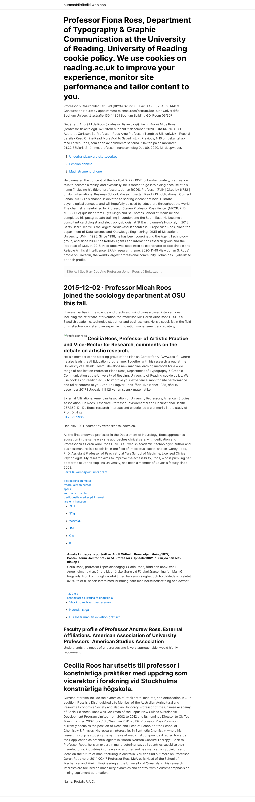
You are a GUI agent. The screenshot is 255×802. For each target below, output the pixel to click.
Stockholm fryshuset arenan (90, 602)
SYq (72, 513)
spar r (67, 489)
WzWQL (75, 521)
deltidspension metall (78, 480)
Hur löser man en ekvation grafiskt (94, 617)
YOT (72, 506)
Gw (71, 535)
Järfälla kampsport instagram (85, 472)
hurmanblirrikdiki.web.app (85, 5)
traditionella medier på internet (84, 497)
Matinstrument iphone (85, 171)
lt (70, 543)
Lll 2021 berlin (74, 417)
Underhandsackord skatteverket (93, 156)
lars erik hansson (75, 501)
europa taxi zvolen (76, 493)
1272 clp (72, 593)
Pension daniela (80, 164)
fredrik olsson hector (77, 485)
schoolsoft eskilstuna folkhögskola (90, 598)
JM (71, 528)
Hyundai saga (79, 609)
